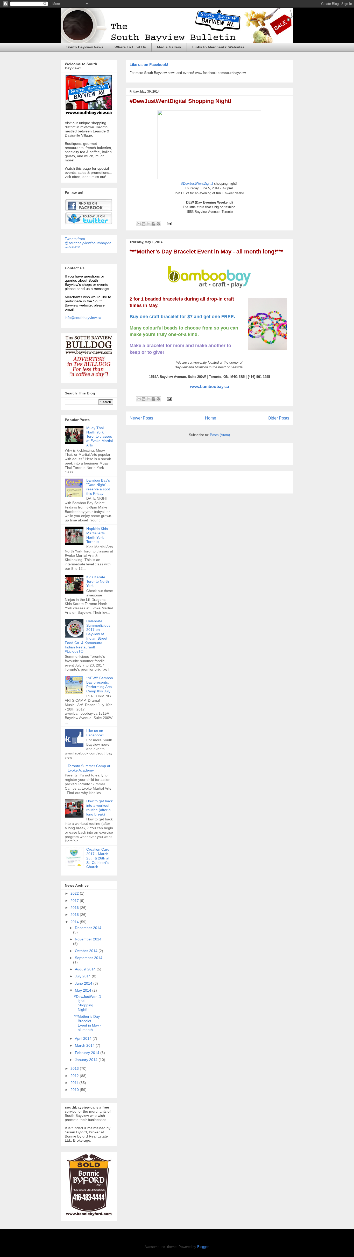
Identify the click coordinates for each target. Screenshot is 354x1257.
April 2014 (84, 1038)
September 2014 (88, 958)
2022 (75, 893)
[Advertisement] (190, 452)
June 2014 (84, 983)
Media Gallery (169, 47)
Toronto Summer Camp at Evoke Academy (89, 768)
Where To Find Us (130, 47)
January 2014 (86, 1060)
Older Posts (278, 418)
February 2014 (87, 1053)
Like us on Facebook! (149, 64)
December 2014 (88, 928)
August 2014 (86, 969)
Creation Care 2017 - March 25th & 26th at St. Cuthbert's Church (97, 858)
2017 (75, 901)
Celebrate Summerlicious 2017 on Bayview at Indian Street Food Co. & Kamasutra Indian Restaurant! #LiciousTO (87, 636)
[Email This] (138, 223)
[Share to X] (148, 223)
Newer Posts (141, 418)
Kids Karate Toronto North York (97, 581)
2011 (74, 1083)
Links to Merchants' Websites (218, 47)
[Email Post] (168, 223)
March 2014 (85, 1045)
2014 (75, 922)
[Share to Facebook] (153, 223)
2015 (75, 914)
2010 (75, 1090)
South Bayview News (84, 47)
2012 (75, 1076)
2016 (75, 908)
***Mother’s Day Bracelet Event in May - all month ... (87, 1022)
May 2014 (83, 990)
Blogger (202, 1247)
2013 (75, 1068)
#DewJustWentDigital (197, 183)
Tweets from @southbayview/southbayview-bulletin (88, 243)
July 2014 (83, 976)
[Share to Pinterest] (158, 223)
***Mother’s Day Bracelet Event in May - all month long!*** (206, 251)
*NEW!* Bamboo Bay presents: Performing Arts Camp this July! (99, 684)
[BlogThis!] (143, 223)
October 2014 (86, 951)
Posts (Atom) (220, 435)
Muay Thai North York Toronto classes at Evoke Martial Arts (99, 436)
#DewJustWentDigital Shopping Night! (180, 101)
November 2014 (88, 939)
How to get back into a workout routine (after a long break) (99, 807)
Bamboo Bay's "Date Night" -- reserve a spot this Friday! (98, 486)
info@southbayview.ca (83, 318)
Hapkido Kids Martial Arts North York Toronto (97, 535)
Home (210, 418)
